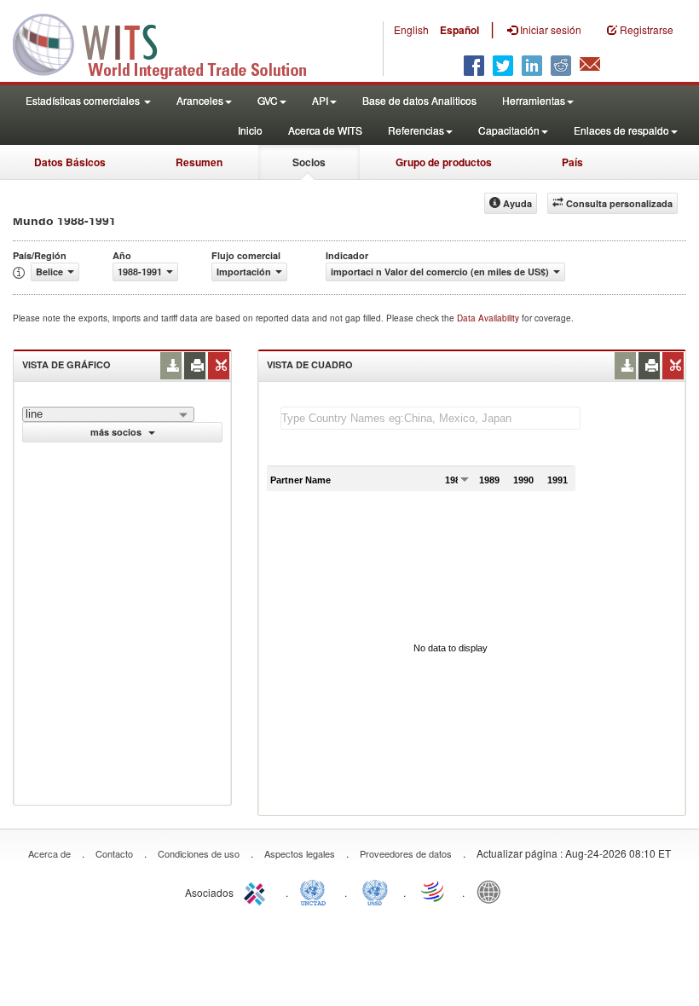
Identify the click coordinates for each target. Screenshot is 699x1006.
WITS (170, 42)
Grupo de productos (444, 162)
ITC (257, 891)
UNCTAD (316, 891)
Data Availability (489, 318)
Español (459, 30)
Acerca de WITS (325, 130)
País (572, 162)
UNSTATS (375, 891)
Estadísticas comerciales (84, 100)
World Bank (493, 891)
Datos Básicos (70, 162)
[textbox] (430, 418)
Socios (309, 162)
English (411, 29)
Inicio (250, 130)
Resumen (199, 162)
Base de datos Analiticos (419, 100)
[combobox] (108, 414)
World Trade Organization (434, 891)
